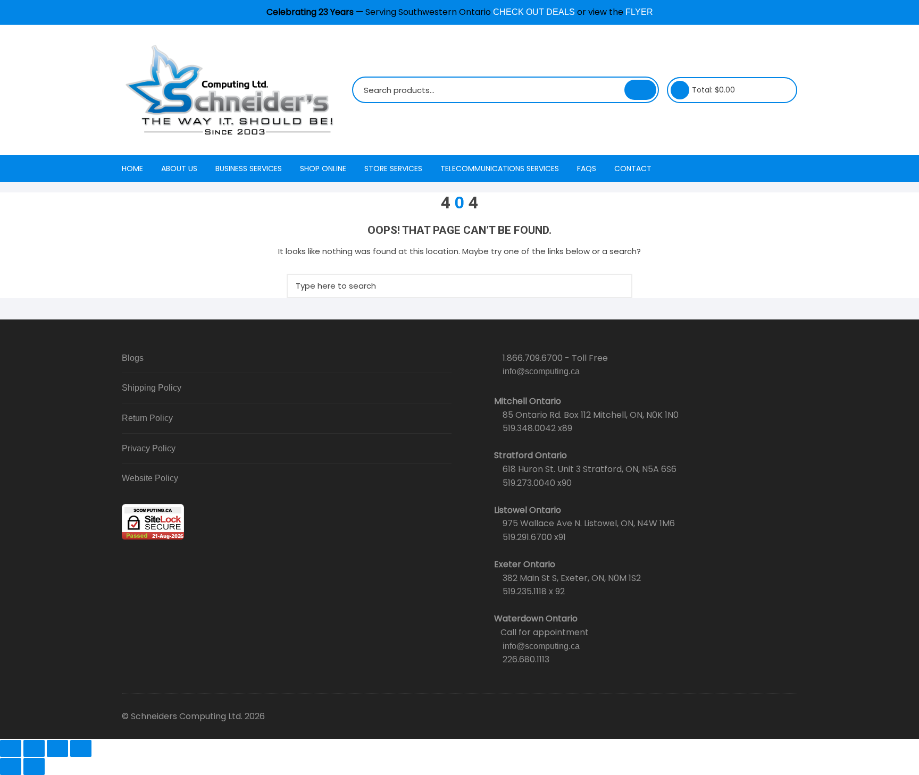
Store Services (393, 168)
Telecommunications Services (499, 168)
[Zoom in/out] (10, 748)
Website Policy (150, 478)
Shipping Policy (151, 387)
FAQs (586, 168)
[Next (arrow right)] (34, 766)
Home (132, 168)
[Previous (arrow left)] (10, 766)
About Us (179, 168)
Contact (632, 168)
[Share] (57, 748)
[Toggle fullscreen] (34, 748)
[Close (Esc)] (80, 748)
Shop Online (323, 168)
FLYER (639, 11)
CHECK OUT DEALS (534, 11)
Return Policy (147, 418)
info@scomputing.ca (541, 371)
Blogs (133, 358)
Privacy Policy (149, 448)
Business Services (248, 168)
